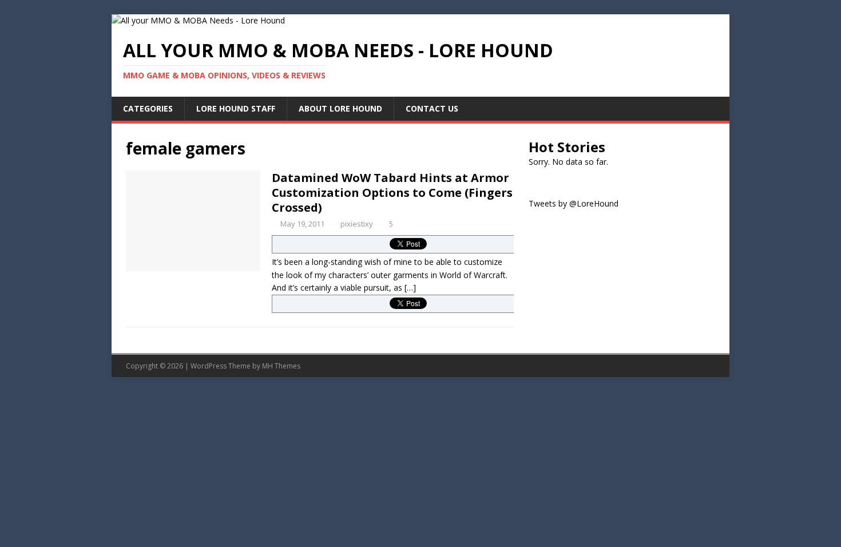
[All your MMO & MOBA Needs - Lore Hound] (198, 20)
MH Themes (281, 366)
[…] (410, 287)
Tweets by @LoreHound (573, 203)
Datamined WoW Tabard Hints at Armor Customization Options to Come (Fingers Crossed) (392, 192)
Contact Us (432, 108)
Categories (148, 108)
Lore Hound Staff (235, 108)
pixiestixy (356, 224)
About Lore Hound (340, 108)
